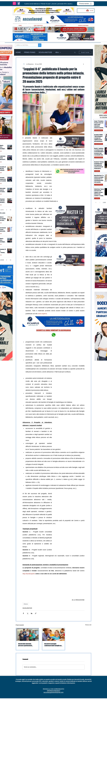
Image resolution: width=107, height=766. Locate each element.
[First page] (95, 202)
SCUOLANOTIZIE (45, 52)
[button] (48, 3)
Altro (57, 52)
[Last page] (10, 209)
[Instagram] (14, 3)
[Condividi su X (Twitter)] (27, 613)
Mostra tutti (88, 624)
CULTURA (97, 171)
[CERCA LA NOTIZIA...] (39, 45)
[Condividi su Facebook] (23, 613)
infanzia (26, 604)
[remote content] (69, 504)
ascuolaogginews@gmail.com (53, 692)
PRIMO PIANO (29, 52)
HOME (18, 52)
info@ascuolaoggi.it (53, 690)
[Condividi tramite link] (35, 613)
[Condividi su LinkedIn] (31, 613)
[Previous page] (99, 202)
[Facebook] (18, 3)
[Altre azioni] (83, 64)
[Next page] (6, 209)
